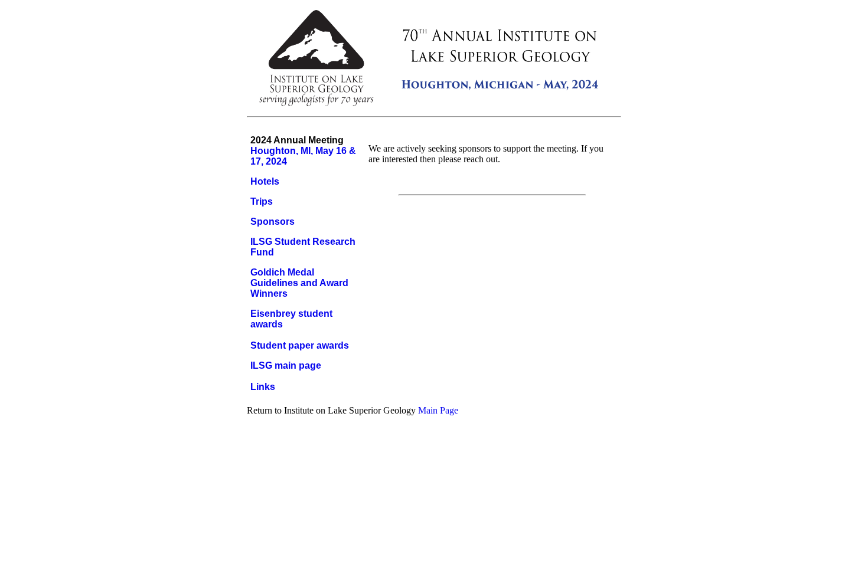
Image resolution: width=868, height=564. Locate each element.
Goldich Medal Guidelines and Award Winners (299, 283)
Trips (261, 201)
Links (262, 387)
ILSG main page (285, 365)
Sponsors (272, 222)
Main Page (438, 410)
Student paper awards (299, 345)
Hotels (264, 181)
